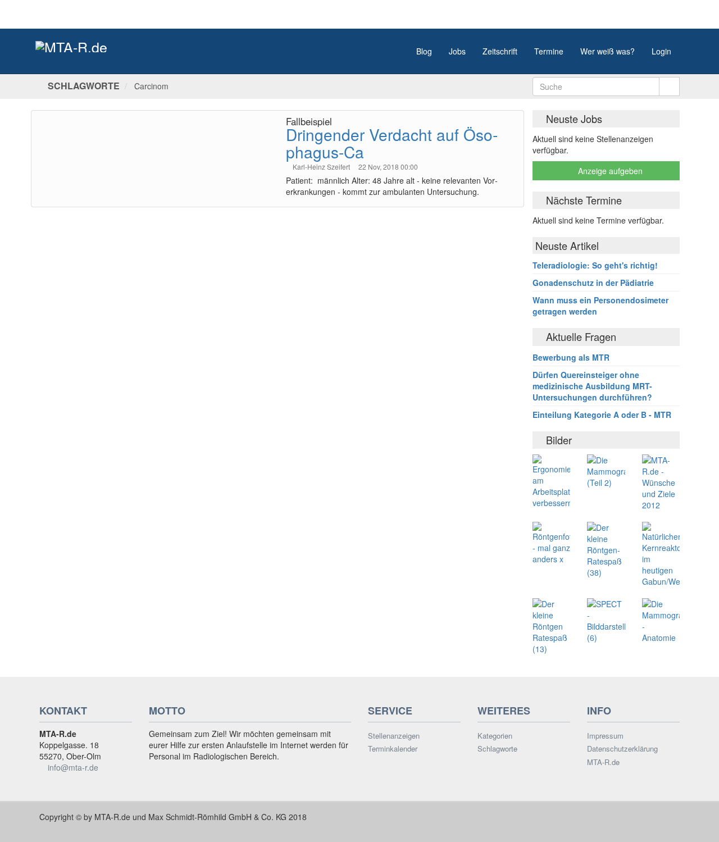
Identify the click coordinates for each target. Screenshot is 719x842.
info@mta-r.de (73, 767)
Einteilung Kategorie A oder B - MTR (602, 414)
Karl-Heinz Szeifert (322, 166)
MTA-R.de (603, 762)
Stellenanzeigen (394, 736)
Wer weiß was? (607, 51)
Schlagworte (497, 749)
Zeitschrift (500, 51)
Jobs (457, 51)
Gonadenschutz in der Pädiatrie (593, 282)
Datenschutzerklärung (622, 749)
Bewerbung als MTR (571, 357)
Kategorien (494, 736)
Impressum (605, 736)
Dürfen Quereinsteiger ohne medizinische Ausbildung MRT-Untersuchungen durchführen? (592, 386)
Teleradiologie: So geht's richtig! (595, 265)
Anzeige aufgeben (609, 170)
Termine (548, 51)
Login (661, 51)
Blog (424, 51)
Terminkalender (392, 749)
